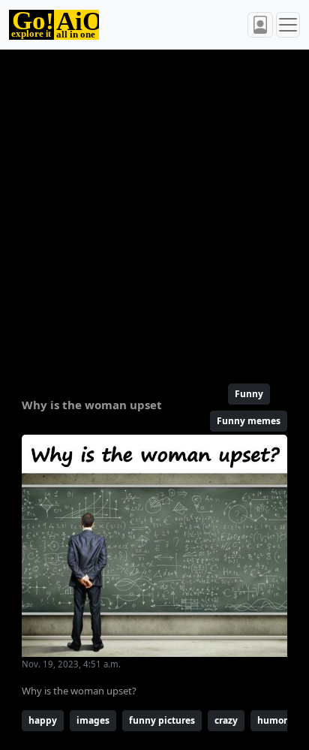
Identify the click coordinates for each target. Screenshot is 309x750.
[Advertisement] (154, 210)
